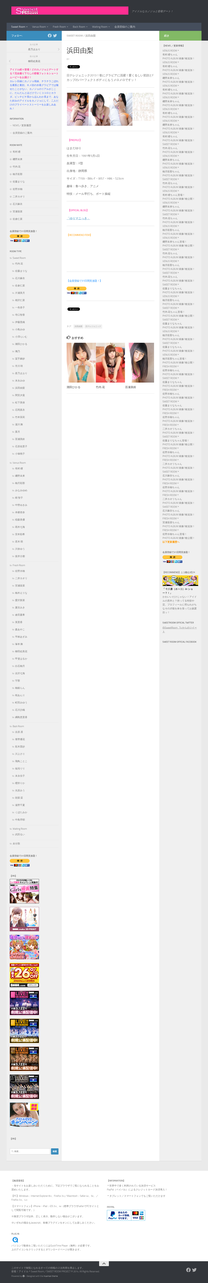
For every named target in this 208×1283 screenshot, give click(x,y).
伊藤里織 (20, 322)
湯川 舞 (19, 424)
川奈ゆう (20, 548)
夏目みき (20, 607)
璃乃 (17, 351)
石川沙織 (20, 709)
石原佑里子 (21, 446)
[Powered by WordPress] (24, 1276)
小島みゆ (20, 329)
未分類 (16, 843)
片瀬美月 (20, 292)
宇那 (17, 680)
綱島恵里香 (21, 717)
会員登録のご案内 (124, 26)
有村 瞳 (16, 151)
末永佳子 (20, 775)
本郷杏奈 (20, 512)
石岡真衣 (20, 409)
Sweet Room (18, 26)
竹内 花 (100, 387)
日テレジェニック (93, 326)
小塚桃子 (20, 453)
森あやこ (20, 629)
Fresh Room (59, 26)
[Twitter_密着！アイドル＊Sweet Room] (55, 36)
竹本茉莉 (20, 417)
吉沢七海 (20, 673)
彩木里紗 (20, 746)
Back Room (79, 26)
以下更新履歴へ (171, 541)
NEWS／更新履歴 (22, 125)
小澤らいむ (21, 336)
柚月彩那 (17, 174)
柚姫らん (20, 687)
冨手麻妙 (20, 358)
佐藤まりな (19, 181)
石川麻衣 (17, 204)
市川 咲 (19, 366)
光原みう (20, 790)
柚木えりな (21, 592)
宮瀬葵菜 (17, 211)
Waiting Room (99, 26)
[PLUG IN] (15, 1241)
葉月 (17, 431)
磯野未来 (17, 159)
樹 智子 (19, 497)
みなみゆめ (21, 490)
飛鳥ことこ (21, 761)
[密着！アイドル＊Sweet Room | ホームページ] (69, 10)
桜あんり (20, 695)
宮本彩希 (20, 534)
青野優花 (20, 739)
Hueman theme (51, 1276)
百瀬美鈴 (130, 387)
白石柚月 (20, 666)
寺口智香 (20, 314)
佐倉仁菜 (17, 219)
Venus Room (39, 26)
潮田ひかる (73, 387)
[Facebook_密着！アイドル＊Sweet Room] (50, 36)
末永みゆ (20, 380)
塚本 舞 (19, 644)
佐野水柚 (17, 189)
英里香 (18, 622)
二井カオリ (19, 196)
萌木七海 (20, 527)
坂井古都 (20, 556)
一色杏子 (20, 307)
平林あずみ (21, 636)
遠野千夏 (20, 805)
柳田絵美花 (21, 651)
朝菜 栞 (19, 797)
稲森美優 (20, 519)
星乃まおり (21, 373)
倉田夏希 (20, 614)
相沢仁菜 (20, 300)
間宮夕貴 (20, 395)
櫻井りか (20, 783)
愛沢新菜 (20, 600)
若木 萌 (19, 541)
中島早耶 (20, 819)
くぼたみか (21, 812)
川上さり (20, 753)
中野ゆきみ (21, 505)
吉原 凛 (19, 732)
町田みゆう (21, 702)
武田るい (20, 834)
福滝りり (20, 768)
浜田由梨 (90, 35)
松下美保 (20, 402)
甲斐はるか (21, 658)
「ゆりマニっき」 (78, 218)
